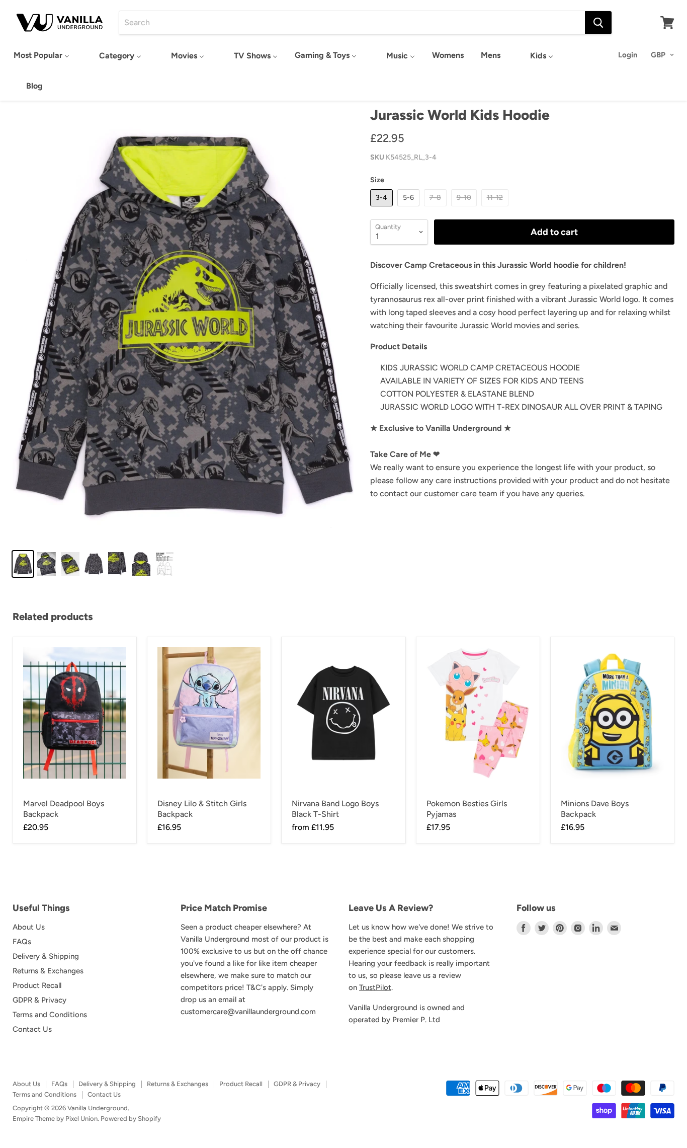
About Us (29, 927)
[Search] (598, 22)
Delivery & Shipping (46, 956)
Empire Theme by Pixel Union (55, 1118)
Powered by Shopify (131, 1118)
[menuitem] (41, 55)
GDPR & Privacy (39, 1000)
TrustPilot (375, 987)
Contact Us (32, 1029)
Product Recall (37, 985)
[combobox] (352, 22)
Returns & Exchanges (48, 970)
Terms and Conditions (50, 1014)
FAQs (22, 941)
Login (628, 54)
